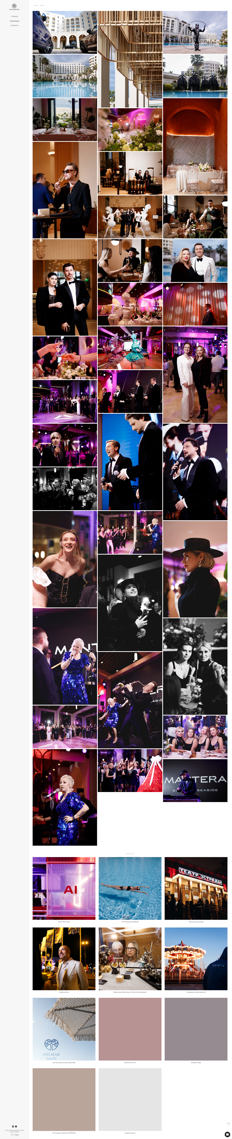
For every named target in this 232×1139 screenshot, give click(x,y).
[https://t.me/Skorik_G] (16, 1126)
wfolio (16, 1134)
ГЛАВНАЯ (14, 16)
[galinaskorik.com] (14, 7)
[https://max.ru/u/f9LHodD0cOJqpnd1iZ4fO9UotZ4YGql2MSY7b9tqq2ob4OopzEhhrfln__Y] (13, 1126)
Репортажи (14, 21)
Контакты (14, 25)
